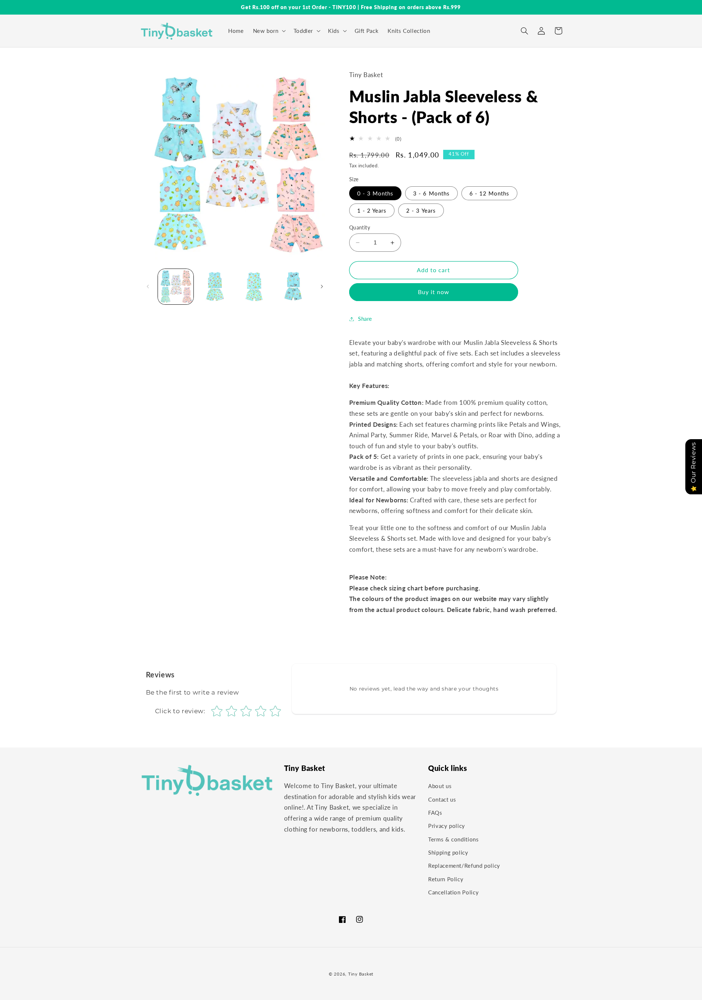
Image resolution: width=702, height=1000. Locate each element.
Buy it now (434, 291)
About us (440, 786)
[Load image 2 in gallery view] (215, 286)
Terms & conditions (453, 839)
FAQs (435, 812)
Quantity (359, 228)
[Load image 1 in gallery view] (175, 286)
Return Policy (445, 879)
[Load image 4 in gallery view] (293, 286)
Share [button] (365, 318)
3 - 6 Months (431, 193)
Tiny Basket (360, 974)
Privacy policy (446, 826)
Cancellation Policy (453, 892)
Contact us (442, 799)
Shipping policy (448, 852)
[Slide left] (148, 286)
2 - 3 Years (421, 210)
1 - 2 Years (372, 210)
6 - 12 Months (489, 193)
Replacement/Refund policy (464, 866)
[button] (268, 31)
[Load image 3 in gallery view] (254, 286)
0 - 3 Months (375, 193)
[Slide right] (322, 286)
